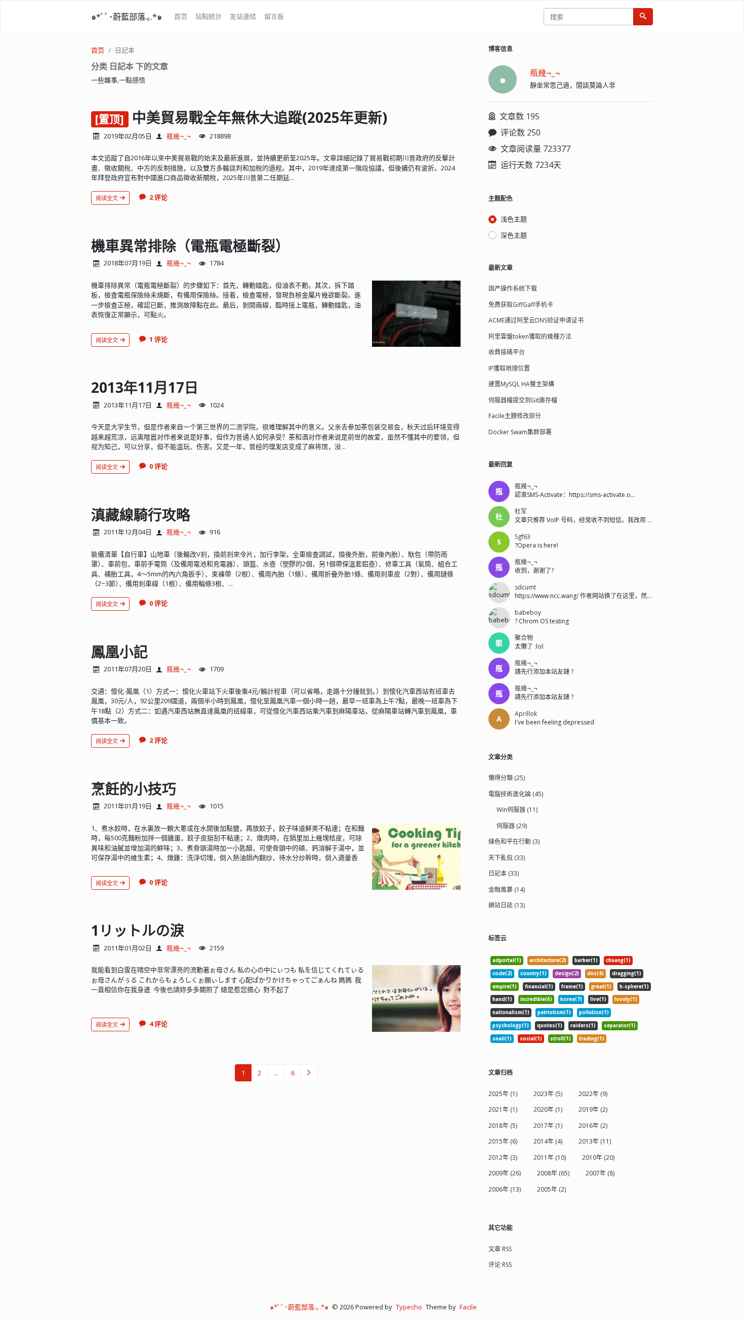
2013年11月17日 (144, 387)
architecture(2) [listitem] (547, 960)
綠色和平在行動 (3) (514, 841)
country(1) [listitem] (533, 973)
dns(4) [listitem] (595, 973)
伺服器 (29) (512, 826)
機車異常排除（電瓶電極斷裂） (190, 245)
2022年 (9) (592, 1093)
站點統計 (208, 16)
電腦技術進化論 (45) (515, 794)
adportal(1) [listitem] (506, 960)
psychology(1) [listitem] (510, 1025)
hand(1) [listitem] (502, 999)
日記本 (125, 50)
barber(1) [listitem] (586, 960)
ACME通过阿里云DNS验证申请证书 (536, 320)
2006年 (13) (504, 1189)
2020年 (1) (547, 1109)
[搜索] (643, 16)
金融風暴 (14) (506, 889)
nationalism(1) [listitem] (510, 1012)
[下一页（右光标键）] (309, 1072)
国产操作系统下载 (512, 288)
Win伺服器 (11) (517, 809)
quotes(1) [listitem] (549, 1025)
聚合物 (524, 637)
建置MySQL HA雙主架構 (521, 384)
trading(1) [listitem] (591, 1038)
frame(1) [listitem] (572, 986)
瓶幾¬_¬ (179, 136)
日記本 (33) (503, 873)
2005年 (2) (551, 1189)
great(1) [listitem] (601, 986)
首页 (180, 16)
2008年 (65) (553, 1173)
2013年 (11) (594, 1141)
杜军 (521, 511)
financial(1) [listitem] (539, 986)
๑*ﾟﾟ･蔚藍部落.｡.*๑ (126, 16)
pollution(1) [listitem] (594, 1012)
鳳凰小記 (119, 651)
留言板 (274, 16)
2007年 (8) (600, 1173)
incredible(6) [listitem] (536, 999)
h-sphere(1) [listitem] (634, 986)
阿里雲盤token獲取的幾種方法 (529, 336)
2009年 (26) (504, 1173)
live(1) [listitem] (598, 999)
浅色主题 (514, 218)
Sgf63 (522, 536)
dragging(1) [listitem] (626, 973)
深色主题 (514, 235)
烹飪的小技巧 (133, 788)
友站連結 (243, 16)
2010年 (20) (598, 1157)
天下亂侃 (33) (506, 857)
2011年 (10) (549, 1157)
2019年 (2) (592, 1109)
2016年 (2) (592, 1125)
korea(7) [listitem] (571, 999)
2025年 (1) (502, 1093)
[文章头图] (416, 314)
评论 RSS (500, 1264)
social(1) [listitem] (531, 1038)
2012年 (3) (502, 1157)
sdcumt (525, 587)
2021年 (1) (502, 1109)
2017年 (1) (547, 1125)
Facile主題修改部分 (514, 416)
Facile (468, 1306)
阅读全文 (107, 198)
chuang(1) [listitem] (618, 960)
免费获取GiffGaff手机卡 (520, 304)
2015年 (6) (502, 1141)
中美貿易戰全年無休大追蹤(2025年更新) (263, 117)
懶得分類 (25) (506, 777)
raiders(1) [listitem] (583, 1025)
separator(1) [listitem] (620, 1025)
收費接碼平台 (506, 352)
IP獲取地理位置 (509, 368)
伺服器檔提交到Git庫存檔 (522, 400)
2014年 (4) (547, 1141)
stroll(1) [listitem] (560, 1038)
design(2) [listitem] (567, 973)
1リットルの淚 (137, 930)
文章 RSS (500, 1249)
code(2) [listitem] (502, 973)
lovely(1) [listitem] (625, 999)
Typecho (409, 1306)
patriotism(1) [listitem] (554, 1012)
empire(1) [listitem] (504, 986)
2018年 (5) (502, 1125)
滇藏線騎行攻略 (140, 514)
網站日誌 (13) (506, 905)
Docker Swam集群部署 (520, 432)
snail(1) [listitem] (502, 1038)
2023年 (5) (547, 1093)
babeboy (528, 612)
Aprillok (526, 713)
